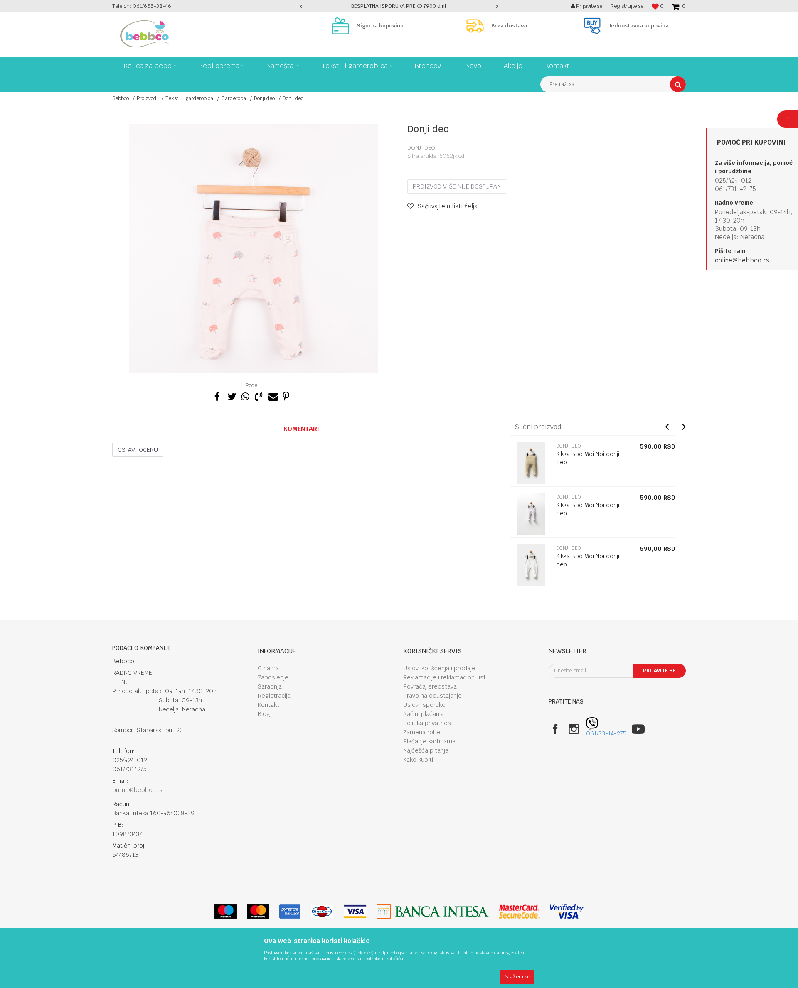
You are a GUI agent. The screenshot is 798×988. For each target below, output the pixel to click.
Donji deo (264, 98)
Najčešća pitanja (425, 750)
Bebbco (120, 98)
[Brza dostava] (477, 25)
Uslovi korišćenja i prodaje (439, 668)
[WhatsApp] (245, 395)
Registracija (274, 695)
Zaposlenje (273, 677)
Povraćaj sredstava (430, 686)
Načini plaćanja (423, 714)
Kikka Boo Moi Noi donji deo (587, 458)
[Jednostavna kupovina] (594, 25)
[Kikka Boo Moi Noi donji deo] (531, 463)
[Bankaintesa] (433, 911)
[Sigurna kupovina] (342, 25)
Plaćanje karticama (429, 741)
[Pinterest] (286, 395)
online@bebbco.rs (742, 260)
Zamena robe (422, 732)
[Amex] (289, 911)
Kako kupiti (418, 759)
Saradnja (270, 686)
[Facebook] (217, 395)
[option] (399, 6)
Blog (264, 714)
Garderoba (233, 98)
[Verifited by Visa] (567, 911)
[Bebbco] (144, 33)
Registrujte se (627, 6)
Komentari (301, 429)
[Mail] (272, 395)
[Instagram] (573, 729)
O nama (268, 668)
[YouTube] (638, 729)
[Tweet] (231, 395)
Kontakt (268, 704)
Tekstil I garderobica (189, 98)
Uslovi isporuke (424, 704)
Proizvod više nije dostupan (457, 186)
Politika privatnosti (429, 723)
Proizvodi (147, 98)
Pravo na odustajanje (432, 695)
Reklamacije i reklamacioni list (444, 677)
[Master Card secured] (519, 911)
